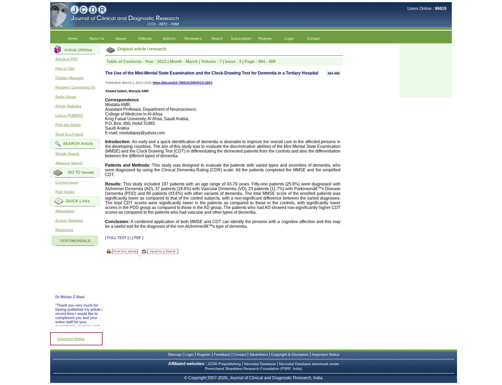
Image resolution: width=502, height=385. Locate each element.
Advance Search (69, 163)
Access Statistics (69, 220)
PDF (137, 238)
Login (289, 38)
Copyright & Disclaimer (290, 354)
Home (73, 38)
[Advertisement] (426, 70)
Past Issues (65, 192)
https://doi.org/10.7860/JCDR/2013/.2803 (182, 83)
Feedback (222, 354)
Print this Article (68, 125)
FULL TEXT (117, 238)
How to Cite (65, 68)
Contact (313, 38)
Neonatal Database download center (309, 364)
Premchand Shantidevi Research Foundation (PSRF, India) (253, 368)
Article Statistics (68, 106)
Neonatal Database (260, 364)
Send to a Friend (69, 134)
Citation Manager (69, 78)
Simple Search (67, 153)
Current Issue (66, 182)
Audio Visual (65, 97)
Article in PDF (66, 59)
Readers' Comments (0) (75, 87)
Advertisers (64, 211)
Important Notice (71, 339)
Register (204, 354)
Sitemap (174, 354)
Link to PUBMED (69, 115)
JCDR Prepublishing (224, 364)
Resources (64, 230)
